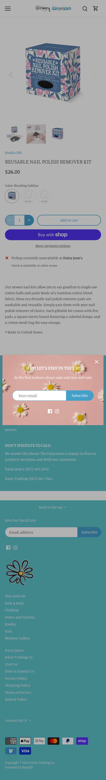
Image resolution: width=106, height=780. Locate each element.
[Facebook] (50, 410)
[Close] (96, 361)
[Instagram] (57, 410)
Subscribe (80, 395)
